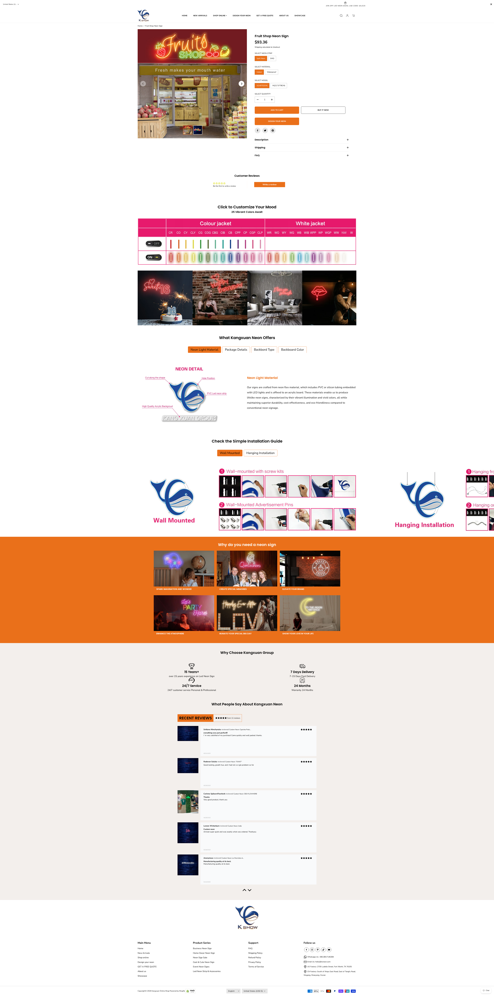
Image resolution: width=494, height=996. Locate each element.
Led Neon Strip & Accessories (207, 971)
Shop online (219, 15)
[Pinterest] (273, 130)
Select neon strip (263, 53)
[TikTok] (323, 950)
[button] (244, 891)
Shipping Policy (255, 953)
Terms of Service (256, 966)
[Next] (241, 84)
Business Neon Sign (202, 948)
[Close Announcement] (491, 4)
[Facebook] (257, 130)
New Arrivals (200, 15)
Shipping (258, 47)
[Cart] (353, 15)
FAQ (250, 948)
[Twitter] (265, 130)
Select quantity (263, 94)
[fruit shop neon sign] (192, 83)
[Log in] (347, 15)
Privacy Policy (254, 962)
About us (284, 15)
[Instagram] (312, 950)
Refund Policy (254, 957)
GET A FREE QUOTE (264, 15)
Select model (261, 80)
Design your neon (241, 15)
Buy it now (323, 110)
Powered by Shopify (177, 991)
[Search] (341, 15)
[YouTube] (329, 950)
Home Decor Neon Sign (204, 953)
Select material (262, 67)
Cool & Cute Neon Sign (203, 962)
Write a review (270, 184)
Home (184, 15)
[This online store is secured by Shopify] (190, 991)
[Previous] (143, 84)
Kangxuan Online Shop (160, 991)
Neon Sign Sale (200, 957)
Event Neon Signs (201, 966)
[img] (221, 718)
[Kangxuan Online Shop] (143, 15)
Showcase (299, 15)
